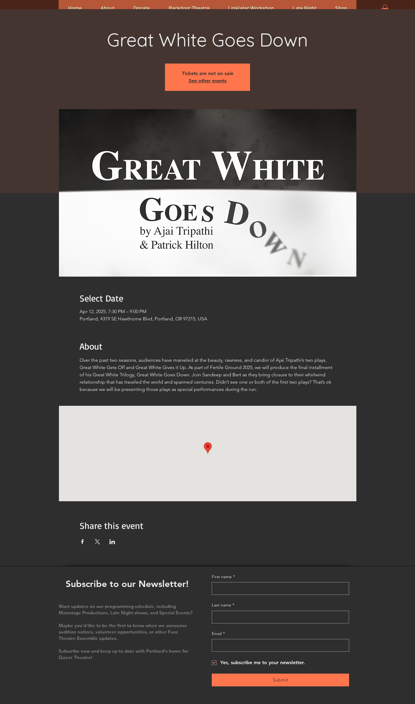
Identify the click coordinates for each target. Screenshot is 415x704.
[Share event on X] (97, 541)
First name (223, 576)
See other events (208, 81)
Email (218, 633)
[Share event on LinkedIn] (112, 541)
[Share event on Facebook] (82, 541)
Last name (223, 605)
